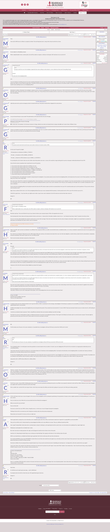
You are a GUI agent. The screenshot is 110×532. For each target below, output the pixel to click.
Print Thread (5, 34)
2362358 (94, 301)
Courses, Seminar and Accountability (36, 10)
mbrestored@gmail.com (63, 24)
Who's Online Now (102, 36)
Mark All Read (11, 492)
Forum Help (96, 492)
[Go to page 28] (75, 35)
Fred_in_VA (81, 37)
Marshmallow (81, 50)
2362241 (94, 36)
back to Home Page (55, 3)
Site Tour (42, 12)
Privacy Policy (54, 508)
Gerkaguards (81, 88)
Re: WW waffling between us (41, 37)
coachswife (81, 394)
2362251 (94, 63)
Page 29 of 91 (71, 34)
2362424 (94, 465)
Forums (42, 27)
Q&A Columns (68, 12)
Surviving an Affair (54, 27)
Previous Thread (26, 32)
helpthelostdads (80, 241)
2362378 (94, 335)
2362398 (94, 394)
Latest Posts (102, 51)
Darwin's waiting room (6, 214)
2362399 (94, 417)
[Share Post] (91, 63)
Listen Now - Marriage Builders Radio (84, 4)
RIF (82, 63)
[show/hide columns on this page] (106, 29)
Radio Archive (85, 10)
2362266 (94, 101)
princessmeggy (80, 127)
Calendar (52, 29)
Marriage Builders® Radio (75, 10)
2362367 (94, 322)
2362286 (94, 227)
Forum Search (102, 31)
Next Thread (72, 32)
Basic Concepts (59, 12)
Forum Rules (5, 492)
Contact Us (91, 492)
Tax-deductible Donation (33, 12)
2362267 (94, 114)
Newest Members (102, 43)
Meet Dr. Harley (50, 12)
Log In (106, 27)
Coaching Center (55, 10)
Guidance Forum (82, 12)
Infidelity (47, 27)
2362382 (94, 381)
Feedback (39, 508)
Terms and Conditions (46, 508)
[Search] (104, 29)
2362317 (94, 241)
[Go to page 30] (95, 35)
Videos (47, 10)
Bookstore (24, 10)
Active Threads (57, 29)
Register (102, 27)
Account (70, 508)
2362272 (94, 127)
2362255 (94, 88)
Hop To (40, 485)
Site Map (65, 508)
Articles (75, 12)
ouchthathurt (81, 101)
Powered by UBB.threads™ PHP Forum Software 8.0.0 (55, 524)
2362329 (94, 271)
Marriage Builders (36, 27)
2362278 (94, 202)
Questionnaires (64, 10)
